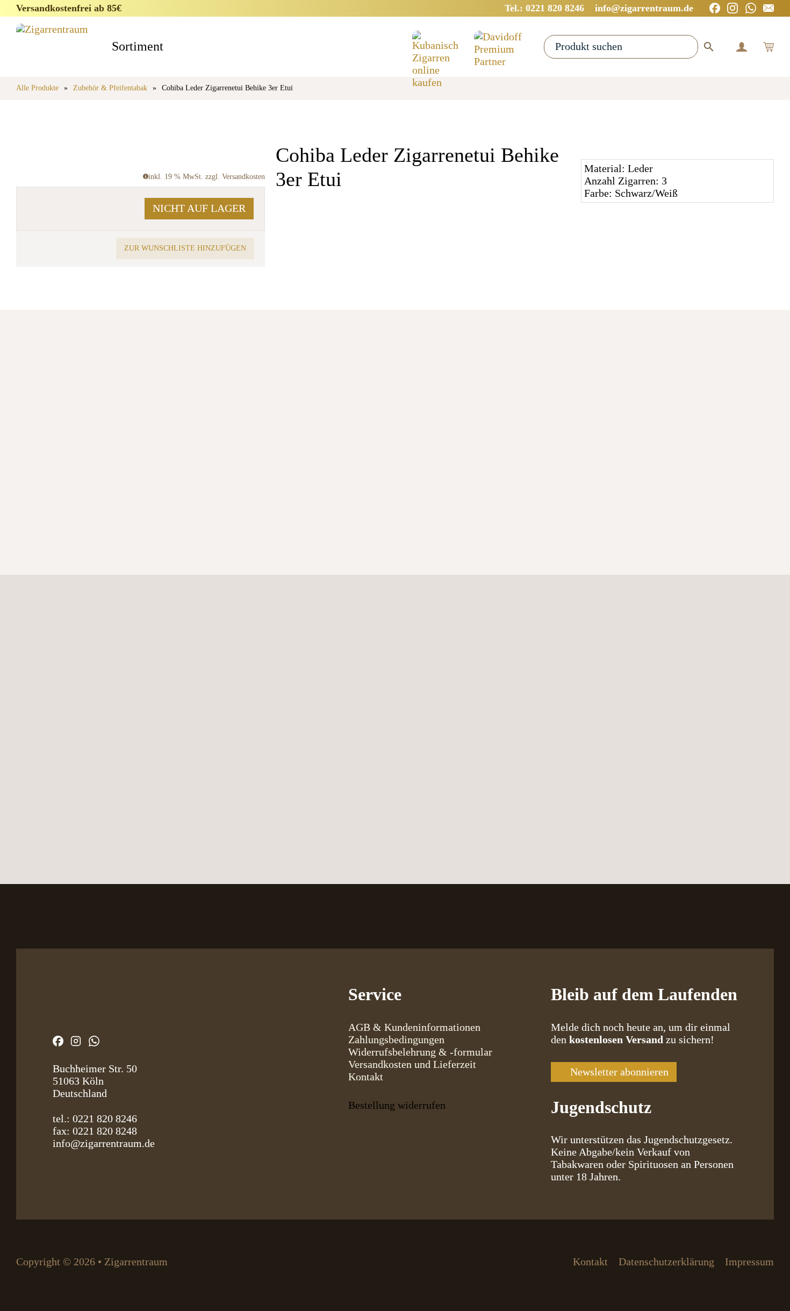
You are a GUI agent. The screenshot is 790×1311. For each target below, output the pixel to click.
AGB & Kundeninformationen (414, 1027)
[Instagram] (732, 8)
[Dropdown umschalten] (173, 47)
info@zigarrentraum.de (104, 1143)
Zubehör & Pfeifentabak (110, 88)
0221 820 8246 (105, 1118)
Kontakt (365, 1076)
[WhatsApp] (750, 8)
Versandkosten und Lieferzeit (412, 1064)
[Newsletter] (768, 8)
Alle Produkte (37, 88)
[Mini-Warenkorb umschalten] (768, 46)
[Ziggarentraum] (52, 46)
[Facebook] (714, 8)
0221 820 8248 (105, 1131)
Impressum (749, 1261)
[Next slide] (68, 462)
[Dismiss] (784, 5)
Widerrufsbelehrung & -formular (420, 1052)
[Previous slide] (28, 462)
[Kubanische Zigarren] (435, 47)
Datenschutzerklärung (666, 1261)
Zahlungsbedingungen (396, 1039)
